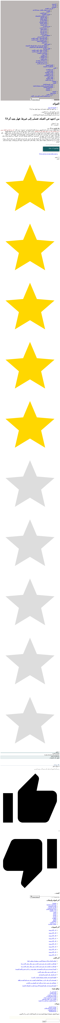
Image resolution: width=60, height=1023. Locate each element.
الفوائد (54, 83)
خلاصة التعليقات (52, 1009)
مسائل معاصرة (52, 924)
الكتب (54, 68)
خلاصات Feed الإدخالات (50, 1008)
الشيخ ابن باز (53, 991)
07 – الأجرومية (52, 938)
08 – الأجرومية (52, 935)
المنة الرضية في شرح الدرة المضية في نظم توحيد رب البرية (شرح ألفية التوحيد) (35, 969)
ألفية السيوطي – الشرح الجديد (39, 39)
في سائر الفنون (49, 80)
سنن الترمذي (43, 32)
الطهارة (54, 918)
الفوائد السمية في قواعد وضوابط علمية (43, 85)
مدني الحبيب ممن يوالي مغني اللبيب (47, 972)
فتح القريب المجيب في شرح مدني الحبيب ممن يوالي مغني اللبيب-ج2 (38, 963)
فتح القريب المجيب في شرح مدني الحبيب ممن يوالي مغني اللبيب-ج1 (38, 966)
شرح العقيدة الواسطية (41, 16)
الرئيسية (54, 4)
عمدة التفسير (43, 13)
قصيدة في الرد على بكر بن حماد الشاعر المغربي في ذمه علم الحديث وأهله (37, 980)
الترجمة (54, 5)
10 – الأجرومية (52, 930)
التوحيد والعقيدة (46, 14)
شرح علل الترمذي (42, 36)
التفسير (48, 11)
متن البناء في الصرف (41, 60)
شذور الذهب (43, 59)
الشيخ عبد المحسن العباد (50, 997)
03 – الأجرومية (52, 946)
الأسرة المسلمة (52, 906)
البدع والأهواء (53, 910)
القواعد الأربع (43, 20)
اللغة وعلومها (46, 48)
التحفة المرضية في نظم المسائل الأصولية (36, 45)
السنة (54, 912)
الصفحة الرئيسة (52, 107)
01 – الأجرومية (52, 955)
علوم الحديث (50, 71)
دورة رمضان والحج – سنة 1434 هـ (41, 10)
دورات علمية (50, 94)
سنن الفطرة (53, 922)
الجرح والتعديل (49, 74)
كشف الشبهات (43, 22)
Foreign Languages (48, 87)
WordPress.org (52, 1011)
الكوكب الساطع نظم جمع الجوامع (38, 47)
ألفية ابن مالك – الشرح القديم (39, 50)
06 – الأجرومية (52, 941)
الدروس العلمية (49, 8)
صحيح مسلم (43, 29)
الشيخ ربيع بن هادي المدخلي (49, 999)
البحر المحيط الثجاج (48, 84)
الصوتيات (54, 7)
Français (48, 90)
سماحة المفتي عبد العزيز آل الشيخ (47, 1000)
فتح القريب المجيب (42, 53)
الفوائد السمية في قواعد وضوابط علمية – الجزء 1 (43, 977)
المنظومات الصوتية (48, 66)
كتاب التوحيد (43, 25)
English (48, 88)
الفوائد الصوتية (49, 65)
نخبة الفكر (44, 42)
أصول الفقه (47, 44)
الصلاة (54, 913)
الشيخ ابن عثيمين (52, 994)
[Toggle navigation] (58, 1)
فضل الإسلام (43, 17)
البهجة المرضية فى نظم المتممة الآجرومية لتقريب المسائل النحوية (39, 985)
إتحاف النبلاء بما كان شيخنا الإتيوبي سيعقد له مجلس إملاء (41, 961)
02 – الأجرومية (52, 952)
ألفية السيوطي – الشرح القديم (39, 38)
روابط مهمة (53, 93)
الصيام (54, 915)
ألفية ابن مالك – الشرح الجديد (39, 51)
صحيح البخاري (43, 27)
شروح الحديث (46, 26)
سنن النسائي (43, 33)
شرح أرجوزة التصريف (41, 62)
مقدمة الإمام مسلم (42, 41)
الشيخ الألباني (52, 993)
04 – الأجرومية (52, 949)
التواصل (54, 91)
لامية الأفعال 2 (43, 57)
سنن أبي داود (43, 30)
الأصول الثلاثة (43, 19)
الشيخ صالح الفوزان (51, 996)
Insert (44, 1021)
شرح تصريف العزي (42, 63)
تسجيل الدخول (52, 1007)
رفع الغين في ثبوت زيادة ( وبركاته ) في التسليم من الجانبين (41, 983)
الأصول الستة (43, 23)
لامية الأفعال (43, 56)
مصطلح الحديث (46, 35)
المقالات (54, 81)
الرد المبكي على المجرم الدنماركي (47, 974)
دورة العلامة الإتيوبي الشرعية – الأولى (40, 96)
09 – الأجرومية (52, 933)
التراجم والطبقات (48, 75)
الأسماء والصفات (52, 907)
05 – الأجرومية (52, 944)
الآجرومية (44, 54)
